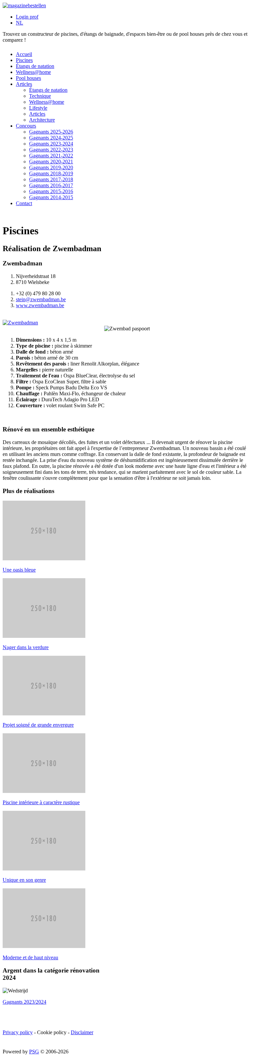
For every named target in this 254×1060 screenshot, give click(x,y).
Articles (24, 84)
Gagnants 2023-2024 (51, 143)
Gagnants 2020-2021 (51, 161)
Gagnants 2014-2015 (51, 197)
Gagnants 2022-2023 (51, 149)
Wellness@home (33, 72)
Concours (26, 126)
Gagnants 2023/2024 (24, 1002)
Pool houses (28, 78)
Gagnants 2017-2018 (51, 179)
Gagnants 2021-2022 (51, 155)
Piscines (24, 60)
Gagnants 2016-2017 (51, 185)
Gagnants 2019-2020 (51, 167)
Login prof (27, 17)
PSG (34, 1051)
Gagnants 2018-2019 (51, 173)
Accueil (24, 54)
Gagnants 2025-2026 (51, 132)
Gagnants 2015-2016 (51, 191)
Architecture (42, 120)
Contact (24, 203)
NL (19, 23)
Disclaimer (82, 1032)
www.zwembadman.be (40, 305)
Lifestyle (38, 108)
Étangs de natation (35, 66)
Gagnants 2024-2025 (51, 137)
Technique (40, 96)
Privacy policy (18, 1032)
